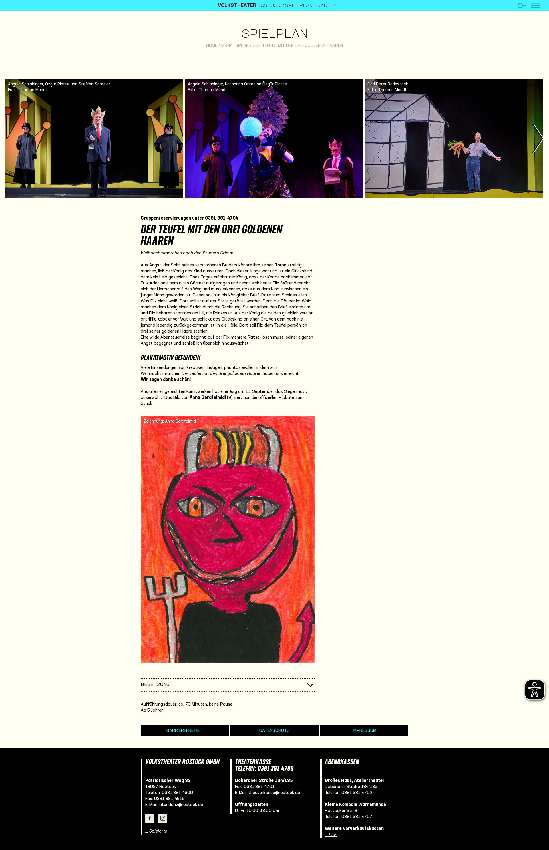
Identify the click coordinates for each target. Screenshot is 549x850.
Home (211, 45)
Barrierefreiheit (184, 730)
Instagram (162, 818)
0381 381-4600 (177, 793)
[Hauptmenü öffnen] (535, 5)
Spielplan (274, 35)
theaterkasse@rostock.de (274, 793)
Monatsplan (235, 45)
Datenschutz (274, 730)
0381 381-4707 (356, 817)
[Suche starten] (521, 5)
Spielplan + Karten (311, 5)
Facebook (149, 818)
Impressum (364, 730)
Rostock (249, 5)
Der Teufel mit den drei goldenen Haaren (298, 45)
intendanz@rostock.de (181, 805)
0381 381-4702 (356, 793)
